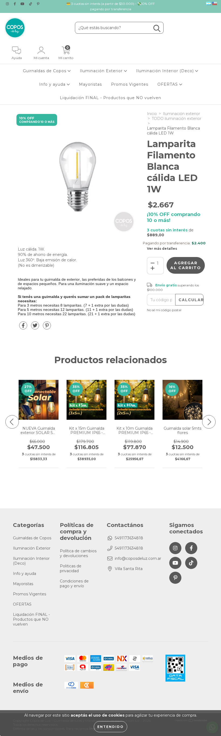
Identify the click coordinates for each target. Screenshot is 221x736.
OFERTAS (168, 84)
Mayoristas (90, 84)
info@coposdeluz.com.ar (138, 558)
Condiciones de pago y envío (74, 583)
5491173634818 (129, 538)
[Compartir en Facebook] (23, 327)
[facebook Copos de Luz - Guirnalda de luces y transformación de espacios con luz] (15, 3)
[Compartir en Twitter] (35, 327)
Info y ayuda (53, 84)
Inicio (152, 113)
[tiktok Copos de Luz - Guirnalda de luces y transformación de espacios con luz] (31, 3)
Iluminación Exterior (102, 70)
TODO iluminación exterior (176, 118)
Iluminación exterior (181, 113)
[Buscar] (157, 28)
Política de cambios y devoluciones (78, 553)
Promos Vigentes (129, 84)
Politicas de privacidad (70, 568)
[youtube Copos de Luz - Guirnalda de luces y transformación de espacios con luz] (23, 3)
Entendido (110, 727)
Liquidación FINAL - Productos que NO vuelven (110, 97)
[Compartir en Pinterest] (47, 327)
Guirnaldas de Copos (45, 70)
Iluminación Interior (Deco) (165, 70)
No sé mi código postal (164, 310)
